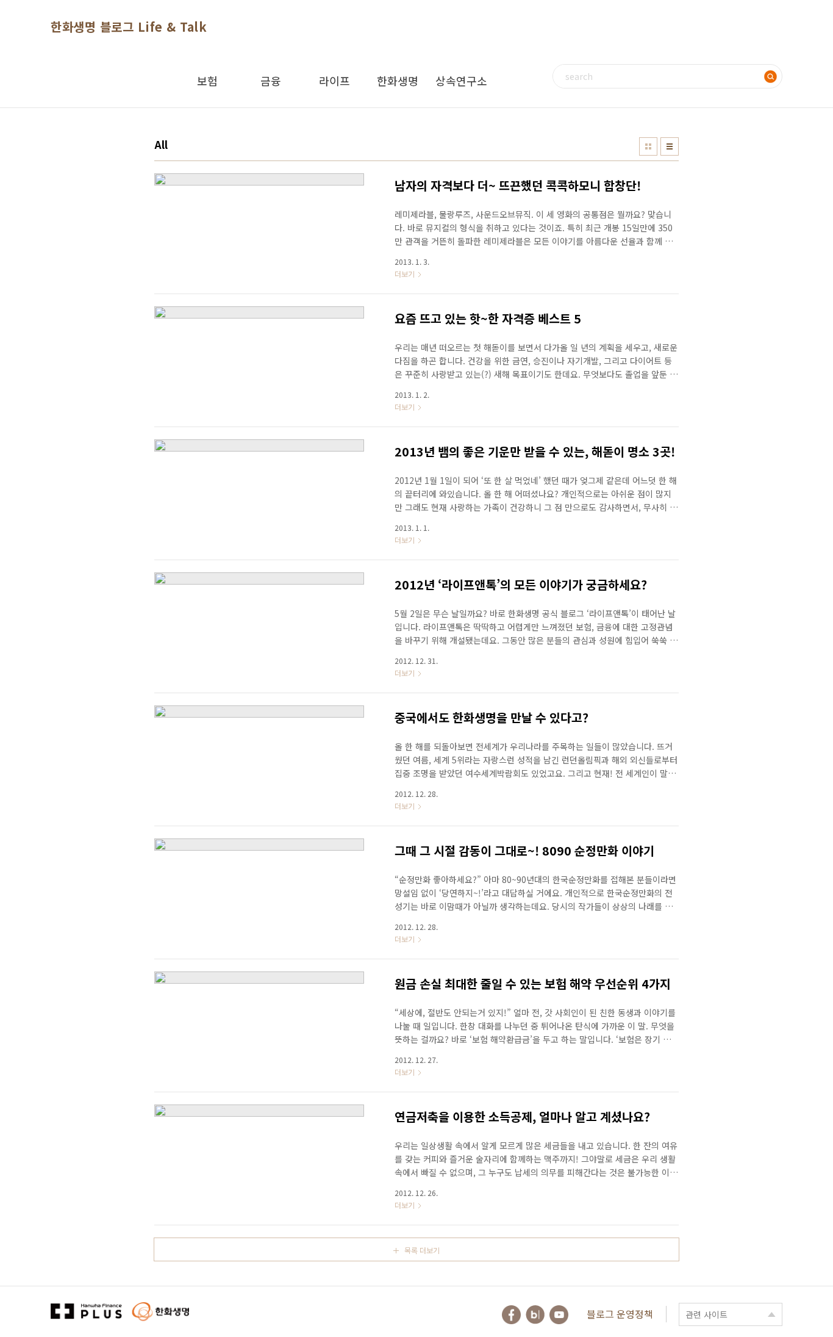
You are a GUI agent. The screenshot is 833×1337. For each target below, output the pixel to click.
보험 (207, 80)
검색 (770, 76)
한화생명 (397, 80)
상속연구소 (461, 80)
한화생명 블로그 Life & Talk (129, 26)
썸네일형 (648, 146)
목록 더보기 (422, 1250)
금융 (270, 80)
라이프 (334, 80)
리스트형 (669, 146)
